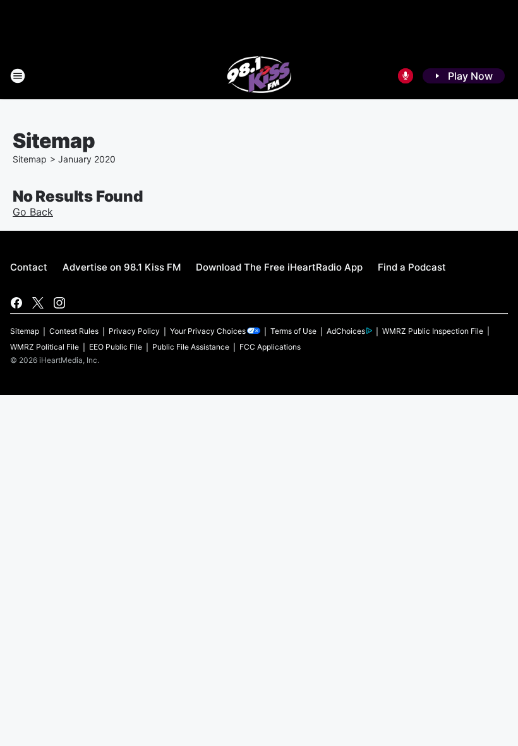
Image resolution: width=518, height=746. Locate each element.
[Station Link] (259, 76)
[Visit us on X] (37, 302)
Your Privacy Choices (208, 331)
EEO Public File (115, 347)
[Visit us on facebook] (16, 302)
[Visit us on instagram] (59, 302)
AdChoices (346, 331)
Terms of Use (293, 331)
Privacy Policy (134, 331)
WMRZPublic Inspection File (432, 331)
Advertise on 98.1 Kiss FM (122, 267)
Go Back (33, 211)
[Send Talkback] (405, 75)
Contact (28, 267)
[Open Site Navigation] (17, 75)
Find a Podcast (412, 267)
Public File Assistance (190, 347)
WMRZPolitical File (44, 347)
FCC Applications (270, 347)
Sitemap (30, 159)
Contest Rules (74, 331)
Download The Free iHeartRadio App (279, 267)
